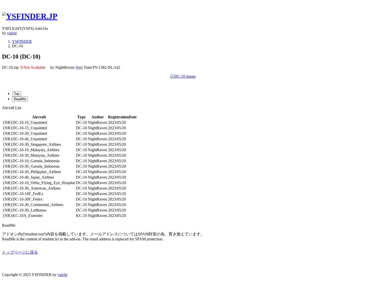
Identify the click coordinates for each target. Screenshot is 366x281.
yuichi (12, 33)
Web (79, 67)
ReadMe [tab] (20, 99)
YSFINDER (22, 41)
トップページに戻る (20, 252)
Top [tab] (16, 94)
